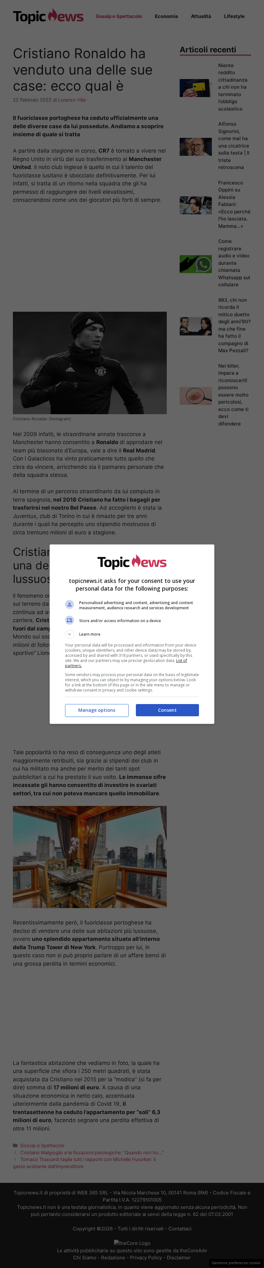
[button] (132, 634)
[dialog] (132, 634)
